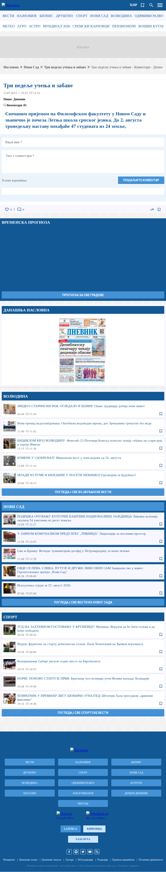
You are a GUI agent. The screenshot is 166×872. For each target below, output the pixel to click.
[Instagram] (76, 851)
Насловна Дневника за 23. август (83, 350)
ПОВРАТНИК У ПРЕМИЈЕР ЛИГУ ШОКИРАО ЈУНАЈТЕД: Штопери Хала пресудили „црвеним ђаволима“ (83, 699)
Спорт (82, 15)
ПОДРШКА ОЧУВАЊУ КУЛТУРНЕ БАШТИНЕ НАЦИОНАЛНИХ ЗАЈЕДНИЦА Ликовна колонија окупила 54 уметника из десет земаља (83, 520)
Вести (8, 15)
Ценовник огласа (28, 859)
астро (34, 26)
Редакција (102, 859)
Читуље (83, 803)
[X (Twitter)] (83, 851)
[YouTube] (90, 851)
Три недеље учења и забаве (65, 67)
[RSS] (96, 851)
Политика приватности (151, 859)
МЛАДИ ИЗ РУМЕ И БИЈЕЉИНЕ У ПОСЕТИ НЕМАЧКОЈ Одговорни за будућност (83, 478)
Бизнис (46, 15)
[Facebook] (69, 851)
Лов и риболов (83, 793)
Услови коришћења (14, 180)
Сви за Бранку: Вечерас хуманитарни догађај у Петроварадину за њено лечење (83, 554)
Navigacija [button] (160, 5)
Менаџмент (9, 859)
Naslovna (83, 839)
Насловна (11, 67)
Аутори (69, 859)
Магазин (29, 793)
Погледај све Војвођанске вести (83, 492)
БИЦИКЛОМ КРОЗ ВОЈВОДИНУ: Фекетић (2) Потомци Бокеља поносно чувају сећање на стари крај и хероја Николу (83, 444)
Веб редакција (85, 859)
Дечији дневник (136, 793)
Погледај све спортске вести (83, 712)
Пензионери (124, 26)
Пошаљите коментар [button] (141, 180)
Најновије (27, 15)
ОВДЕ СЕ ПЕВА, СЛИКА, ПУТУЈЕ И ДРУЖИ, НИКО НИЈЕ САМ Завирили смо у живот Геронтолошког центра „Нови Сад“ (83, 571)
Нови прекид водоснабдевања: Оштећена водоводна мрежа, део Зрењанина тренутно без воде (83, 426)
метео (9, 26)
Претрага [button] (151, 5)
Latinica (70, 829)
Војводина (121, 15)
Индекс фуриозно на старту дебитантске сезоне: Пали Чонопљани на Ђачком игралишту (83, 647)
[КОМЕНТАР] (19, 209)
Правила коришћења (123, 859)
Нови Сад (99, 15)
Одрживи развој (150, 15)
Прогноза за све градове (83, 295)
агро (21, 26)
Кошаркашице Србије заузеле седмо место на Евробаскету (83, 664)
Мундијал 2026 (56, 26)
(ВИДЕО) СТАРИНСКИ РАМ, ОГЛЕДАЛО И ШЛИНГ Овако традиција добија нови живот (83, 409)
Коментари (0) (17, 105)
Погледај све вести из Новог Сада (83, 602)
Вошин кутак (151, 26)
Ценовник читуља (51, 859)
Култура (136, 782)
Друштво (64, 15)
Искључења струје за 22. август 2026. (83, 589)
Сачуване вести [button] (142, 5)
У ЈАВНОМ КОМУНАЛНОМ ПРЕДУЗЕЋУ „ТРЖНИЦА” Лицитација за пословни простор (83, 537)
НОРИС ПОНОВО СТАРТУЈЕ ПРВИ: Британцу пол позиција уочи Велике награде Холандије (83, 682)
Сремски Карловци (91, 26)
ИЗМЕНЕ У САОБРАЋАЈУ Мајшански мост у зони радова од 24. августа (83, 461)
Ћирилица (94, 829)
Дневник (19, 99)
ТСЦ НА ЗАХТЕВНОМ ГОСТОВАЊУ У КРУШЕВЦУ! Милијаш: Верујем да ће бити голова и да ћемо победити (83, 630)
